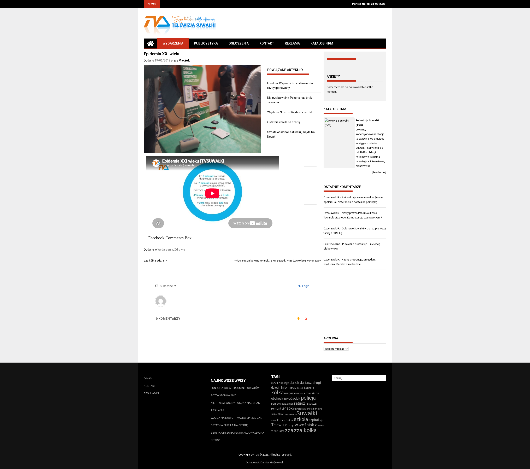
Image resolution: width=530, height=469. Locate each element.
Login (305, 286)
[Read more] (379, 172)
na (317, 393)
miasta (301, 393)
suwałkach (290, 414)
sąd (321, 420)
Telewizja (279, 425)
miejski (310, 393)
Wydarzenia (173, 43)
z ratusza (277, 431)
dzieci (275, 387)
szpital (314, 420)
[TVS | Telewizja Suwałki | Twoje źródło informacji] (150, 43)
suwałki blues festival (282, 420)
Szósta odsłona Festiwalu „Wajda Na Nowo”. (237, 436)
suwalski (277, 414)
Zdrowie (179, 249)
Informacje (288, 387)
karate (300, 388)
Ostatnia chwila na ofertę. (284, 122)
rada (291, 403)
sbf (284, 408)
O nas (148, 378)
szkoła (301, 419)
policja (308, 398)
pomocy (276, 403)
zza (289, 430)
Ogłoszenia (239, 43)
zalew (321, 425)
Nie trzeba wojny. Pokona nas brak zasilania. (235, 406)
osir (286, 398)
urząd (291, 425)
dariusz (306, 382)
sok (289, 408)
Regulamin (151, 393)
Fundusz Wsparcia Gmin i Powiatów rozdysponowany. (235, 391)
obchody (277, 398)
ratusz (299, 403)
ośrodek (294, 398)
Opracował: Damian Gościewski (265, 462)
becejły (285, 383)
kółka (277, 392)
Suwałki (306, 413)
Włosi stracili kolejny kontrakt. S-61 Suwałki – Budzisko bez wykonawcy (277, 260)
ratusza (311, 403)
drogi (317, 383)
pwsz (285, 403)
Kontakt (266, 43)
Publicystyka (206, 43)
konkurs (309, 387)
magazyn (290, 393)
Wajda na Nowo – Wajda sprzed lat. (290, 112)
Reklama (292, 43)
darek (294, 382)
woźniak (306, 424)
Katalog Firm (322, 43)
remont (276, 408)
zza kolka (305, 430)
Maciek (184, 60)
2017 (276, 383)
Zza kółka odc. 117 (155, 260)
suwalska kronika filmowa (307, 408)
